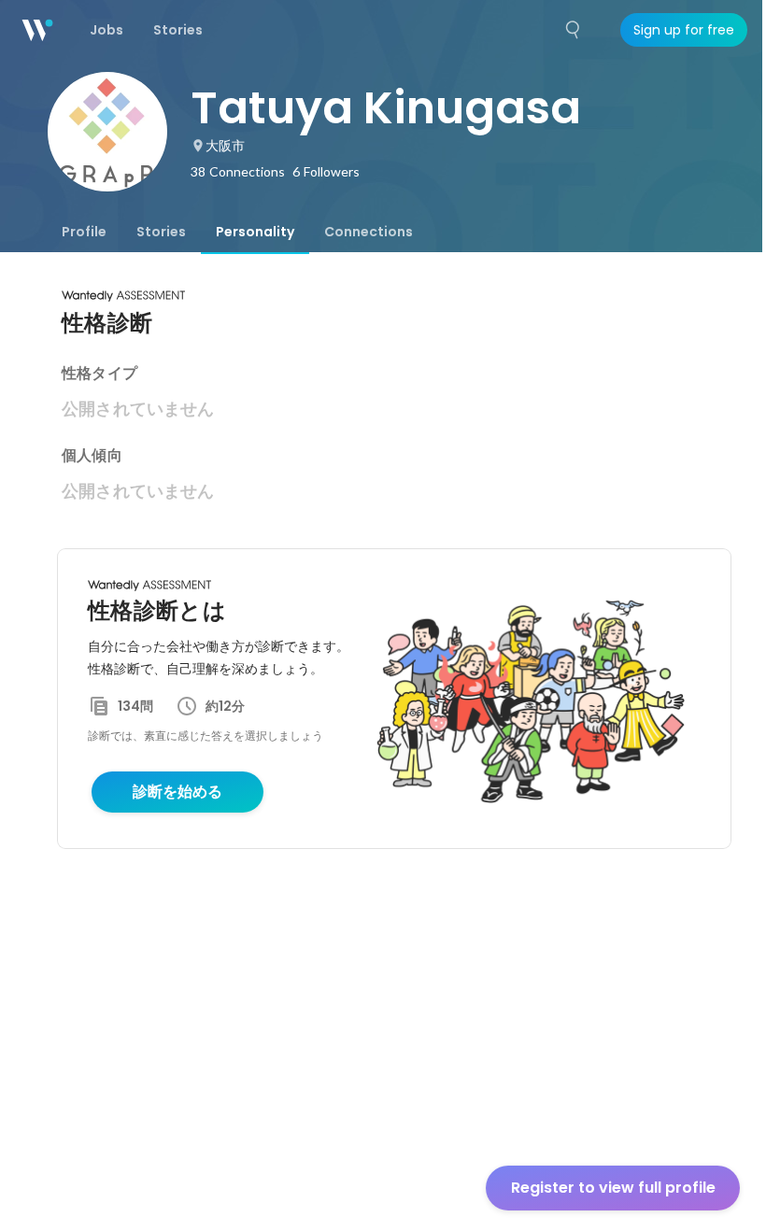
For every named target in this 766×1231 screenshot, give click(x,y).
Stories (161, 231)
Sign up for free (683, 30)
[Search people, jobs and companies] (573, 30)
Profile (84, 231)
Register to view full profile (613, 1187)
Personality (255, 231)
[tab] (84, 231)
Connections (368, 231)
